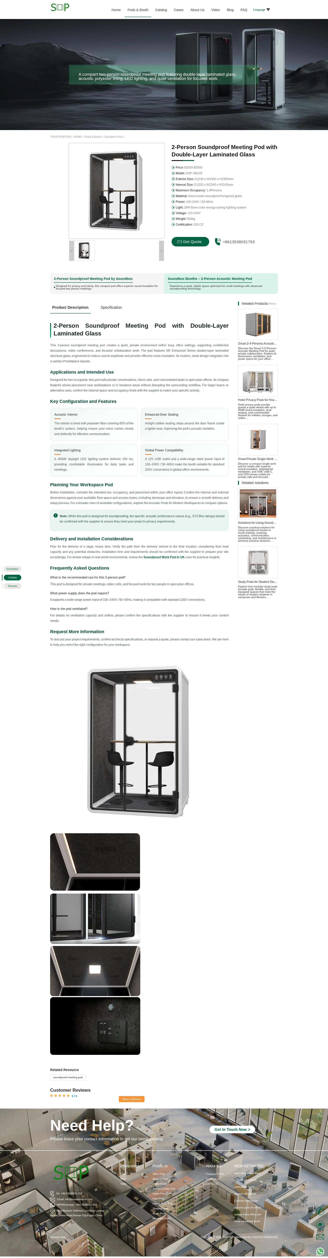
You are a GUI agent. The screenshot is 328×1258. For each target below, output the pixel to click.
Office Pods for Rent (245, 1216)
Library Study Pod (162, 1203)
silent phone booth (244, 1175)
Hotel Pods (159, 1198)
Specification (111, 307)
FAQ (122, 1174)
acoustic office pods (245, 1182)
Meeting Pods (160, 1179)
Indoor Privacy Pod (163, 1193)
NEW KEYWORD (248, 1166)
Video (123, 1183)
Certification (212, 1179)
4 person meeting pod (246, 1188)
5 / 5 (74, 1096)
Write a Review (132, 1099)
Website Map (58, 1237)
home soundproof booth (247, 1209)
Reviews (12, 586)
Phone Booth (160, 1183)
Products (160, 1166)
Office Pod (158, 1174)
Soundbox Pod (113, 136)
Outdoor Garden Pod (164, 1188)
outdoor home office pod (247, 1202)
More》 (273, 303)
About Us (213, 1166)
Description (12, 569)
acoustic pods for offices (247, 1195)
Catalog (13, 577)
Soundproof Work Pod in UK (164, 557)
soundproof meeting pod (68, 1077)
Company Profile (215, 1174)
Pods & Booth (93, 136)
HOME (78, 136)
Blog (122, 1179)
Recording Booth (162, 1218)
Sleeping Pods (161, 1208)
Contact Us (212, 1183)
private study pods (244, 1223)
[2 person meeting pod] (84, 250)
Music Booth (159, 1213)
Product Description (70, 307)
